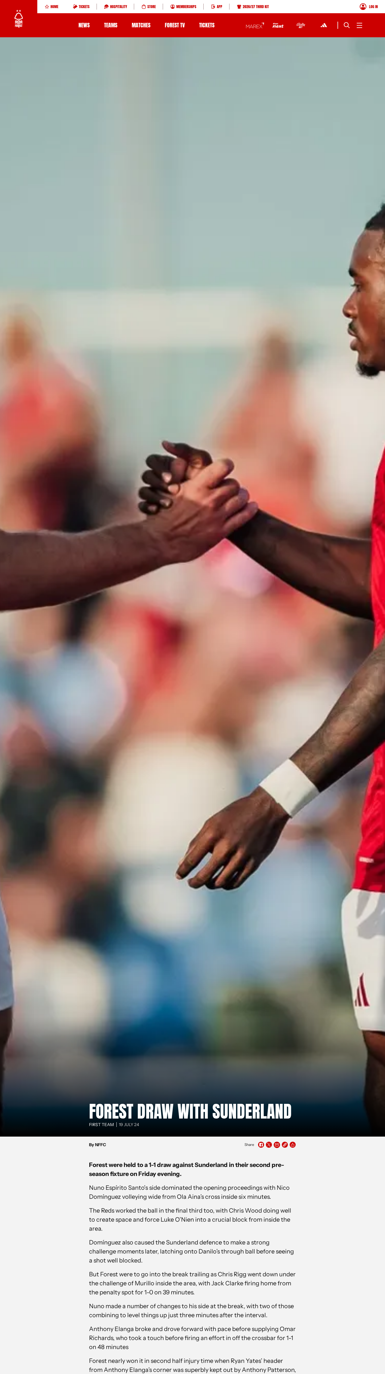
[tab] (51, 6)
